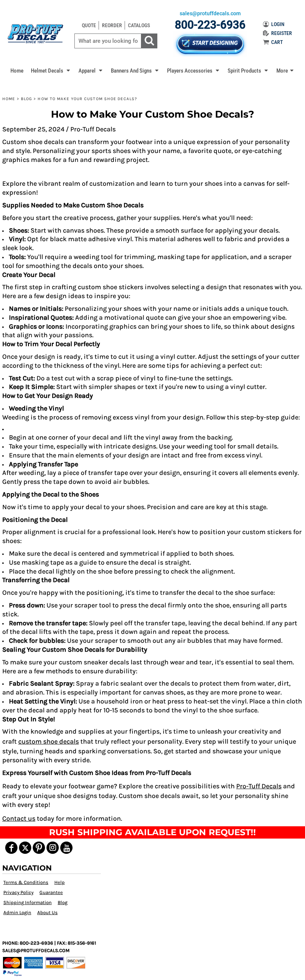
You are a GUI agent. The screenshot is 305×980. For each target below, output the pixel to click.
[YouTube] (66, 848)
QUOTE (89, 25)
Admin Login (17, 912)
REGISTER (281, 33)
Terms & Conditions (25, 882)
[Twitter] (25, 848)
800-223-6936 (210, 24)
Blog (26, 98)
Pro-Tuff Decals (259, 786)
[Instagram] (52, 848)
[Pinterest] (39, 848)
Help (59, 882)
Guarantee (51, 892)
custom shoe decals (48, 741)
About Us (47, 912)
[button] (51, 70)
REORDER (112, 25)
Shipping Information (27, 902)
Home (8, 98)
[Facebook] (11, 848)
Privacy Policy (18, 892)
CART (277, 42)
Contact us (18, 818)
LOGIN (278, 24)
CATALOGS (139, 25)
